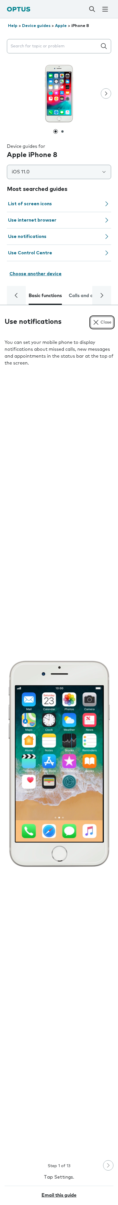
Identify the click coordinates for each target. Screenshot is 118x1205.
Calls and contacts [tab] (89, 295)
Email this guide (59, 1195)
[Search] (92, 9)
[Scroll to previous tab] (16, 295)
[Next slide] (106, 93)
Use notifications (27, 236)
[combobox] (53, 46)
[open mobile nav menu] (105, 9)
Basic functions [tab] (45, 295)
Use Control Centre (30, 253)
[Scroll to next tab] (101, 295)
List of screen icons (30, 204)
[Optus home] (18, 9)
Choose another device (35, 274)
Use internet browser (32, 220)
